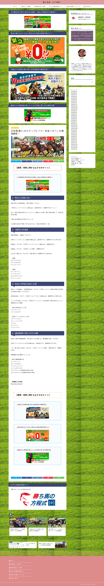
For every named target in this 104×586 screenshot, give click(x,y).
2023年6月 (74, 115)
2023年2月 (74, 122)
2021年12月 (74, 144)
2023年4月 (74, 118)
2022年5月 (74, 136)
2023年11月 (74, 107)
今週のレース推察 (25, 6)
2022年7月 (74, 133)
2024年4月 (74, 99)
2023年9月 (74, 110)
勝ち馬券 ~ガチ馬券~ (52, 2)
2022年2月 (74, 141)
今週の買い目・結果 (39, 6)
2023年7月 (74, 114)
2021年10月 (74, 147)
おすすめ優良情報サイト (55, 6)
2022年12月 (74, 125)
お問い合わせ (87, 6)
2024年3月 (74, 101)
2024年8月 (74, 93)
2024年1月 (74, 104)
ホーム (15, 6)
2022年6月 (74, 134)
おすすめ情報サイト (76, 158)
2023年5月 (74, 117)
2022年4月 (74, 138)
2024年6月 (74, 96)
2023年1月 (74, 123)
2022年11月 (74, 126)
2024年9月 (74, 91)
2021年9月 (74, 149)
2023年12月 (74, 106)
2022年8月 (74, 131)
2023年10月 (74, 109)
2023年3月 (74, 120)
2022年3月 (74, 139)
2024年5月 (74, 98)
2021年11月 (74, 146)
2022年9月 (74, 130)
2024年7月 (74, 94)
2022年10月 (74, 128)
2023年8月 (74, 112)
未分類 (73, 164)
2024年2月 (74, 102)
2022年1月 (74, 142)
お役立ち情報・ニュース (73, 6)
